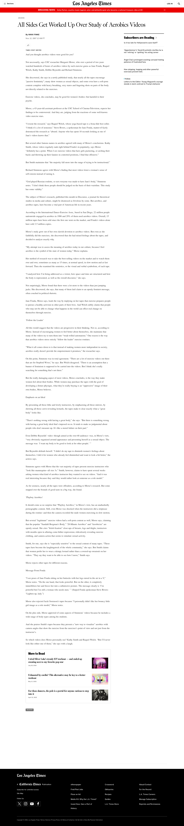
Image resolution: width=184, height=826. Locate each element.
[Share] (28, 45)
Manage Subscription (147, 799)
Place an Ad (75, 794)
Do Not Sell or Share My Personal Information (89, 820)
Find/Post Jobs (77, 789)
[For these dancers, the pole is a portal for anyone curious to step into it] (100, 695)
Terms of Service (45, 820)
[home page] (92, 3)
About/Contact (145, 785)
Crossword (109, 785)
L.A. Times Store (112, 804)
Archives (21, 18)
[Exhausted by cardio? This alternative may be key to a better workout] (100, 679)
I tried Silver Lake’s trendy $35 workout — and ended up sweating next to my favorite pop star (55, 660)
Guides (108, 799)
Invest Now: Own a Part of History (81, 806)
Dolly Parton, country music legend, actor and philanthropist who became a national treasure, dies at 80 (100, 10)
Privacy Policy (55, 820)
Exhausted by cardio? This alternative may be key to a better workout (56, 676)
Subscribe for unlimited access (28, 790)
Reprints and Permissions (149, 804)
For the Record (145, 789)
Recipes (108, 794)
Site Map (20, 793)
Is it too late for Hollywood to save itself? (141, 43)
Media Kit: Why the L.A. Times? (84, 799)
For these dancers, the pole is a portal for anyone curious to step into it (58, 692)
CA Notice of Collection (67, 820)
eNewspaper (76, 785)
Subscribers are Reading (139, 37)
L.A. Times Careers (147, 794)
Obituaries (109, 789)
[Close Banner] (164, 10)
